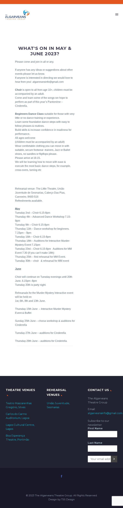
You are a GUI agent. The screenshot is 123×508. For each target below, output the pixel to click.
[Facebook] (61, 476)
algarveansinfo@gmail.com (105, 413)
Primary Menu (117, 14)
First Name (95, 428)
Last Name (95, 442)
